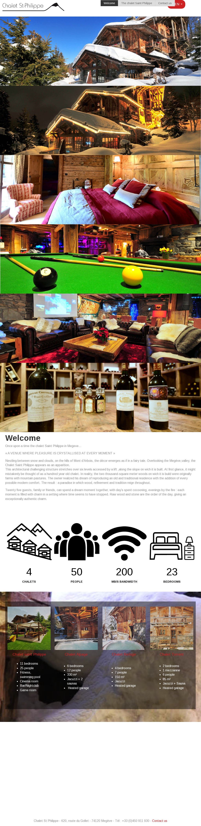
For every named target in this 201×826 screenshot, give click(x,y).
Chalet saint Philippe (29, 654)
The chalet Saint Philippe (136, 3)
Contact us (165, 3)
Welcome (109, 3)
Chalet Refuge (124, 654)
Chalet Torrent (172, 654)
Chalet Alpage (76, 654)
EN (177, 4)
